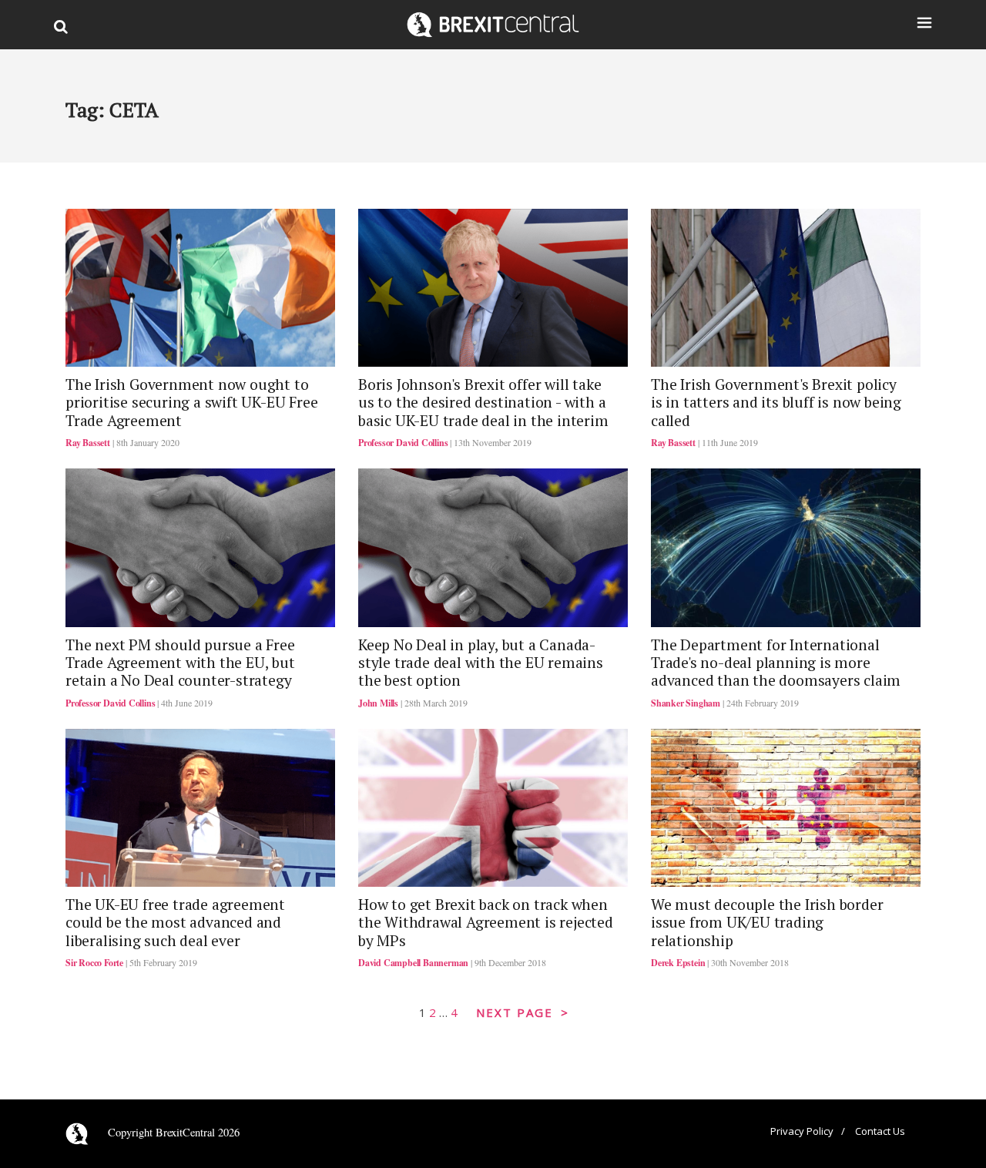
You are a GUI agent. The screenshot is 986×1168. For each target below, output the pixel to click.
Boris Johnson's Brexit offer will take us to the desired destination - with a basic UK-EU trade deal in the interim (483, 402)
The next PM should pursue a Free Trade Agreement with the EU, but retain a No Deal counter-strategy (180, 663)
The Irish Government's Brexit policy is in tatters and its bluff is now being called (776, 402)
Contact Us (880, 1131)
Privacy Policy (801, 1131)
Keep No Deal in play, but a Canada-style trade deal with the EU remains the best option (480, 663)
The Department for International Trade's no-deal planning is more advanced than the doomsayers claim (775, 663)
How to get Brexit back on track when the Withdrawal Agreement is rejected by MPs (485, 922)
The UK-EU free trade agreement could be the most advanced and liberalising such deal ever (175, 922)
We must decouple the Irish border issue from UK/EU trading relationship (767, 922)
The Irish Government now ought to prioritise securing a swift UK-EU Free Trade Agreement (191, 402)
